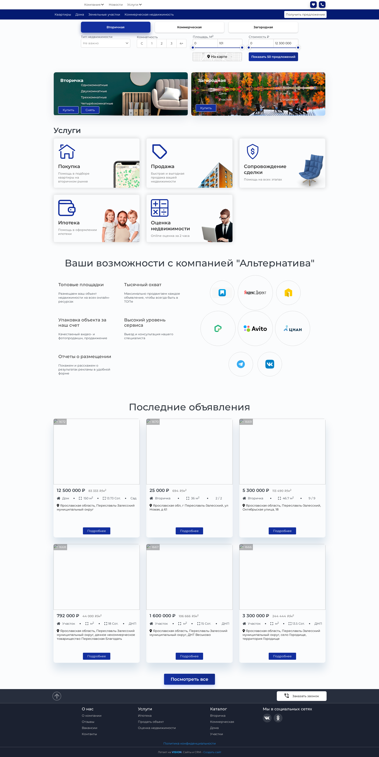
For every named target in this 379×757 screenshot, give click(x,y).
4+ (181, 43)
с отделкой (289, 99)
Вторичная (116, 27)
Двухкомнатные (94, 91)
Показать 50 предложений (273, 57)
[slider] (193, 48)
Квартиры (63, 14)
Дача (223, 93)
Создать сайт (212, 752)
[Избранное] (312, 4)
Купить (68, 110)
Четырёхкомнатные (97, 103)
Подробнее (96, 531)
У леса (285, 93)
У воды (285, 87)
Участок (225, 99)
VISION (177, 752)
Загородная (263, 27)
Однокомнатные (94, 85)
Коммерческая (189, 27)
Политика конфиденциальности (189, 743)
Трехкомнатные (94, 97)
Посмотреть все (189, 679)
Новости (116, 5)
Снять (90, 110)
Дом (222, 87)
